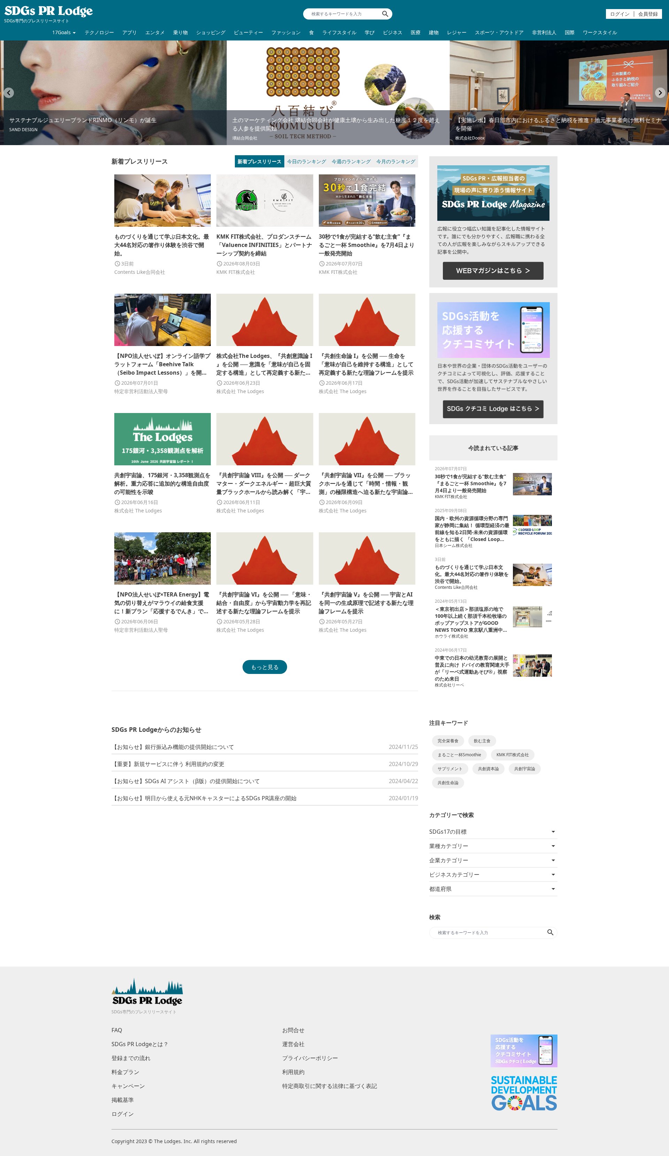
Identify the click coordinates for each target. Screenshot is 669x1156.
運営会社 (293, 1044)
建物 (434, 32)
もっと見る (265, 667)
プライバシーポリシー (310, 1058)
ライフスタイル (339, 32)
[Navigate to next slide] (660, 93)
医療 (416, 32)
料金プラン (125, 1072)
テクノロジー (99, 32)
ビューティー (248, 32)
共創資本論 (488, 769)
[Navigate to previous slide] (8, 93)
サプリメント (450, 769)
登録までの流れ (131, 1058)
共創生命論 (448, 783)
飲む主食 (482, 741)
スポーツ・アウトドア (499, 32)
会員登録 (648, 13)
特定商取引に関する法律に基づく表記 (329, 1086)
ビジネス (392, 32)
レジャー (457, 32)
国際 (570, 32)
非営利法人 (544, 32)
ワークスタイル (600, 32)
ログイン (620, 13)
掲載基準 (123, 1100)
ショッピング (210, 32)
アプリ (129, 32)
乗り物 (180, 32)
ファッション (286, 32)
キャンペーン (128, 1086)
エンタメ (155, 32)
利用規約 (293, 1072)
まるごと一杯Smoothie (459, 755)
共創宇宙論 (524, 769)
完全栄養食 (448, 741)
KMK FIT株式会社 (513, 755)
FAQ (117, 1030)
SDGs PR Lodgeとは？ (140, 1044)
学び (370, 32)
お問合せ (293, 1030)
